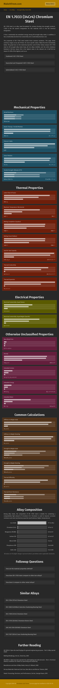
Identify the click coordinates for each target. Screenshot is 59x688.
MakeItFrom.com (13, 3)
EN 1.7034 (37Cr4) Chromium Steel (16, 600)
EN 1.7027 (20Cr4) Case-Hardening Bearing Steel (21, 634)
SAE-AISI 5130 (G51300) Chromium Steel (18, 627)
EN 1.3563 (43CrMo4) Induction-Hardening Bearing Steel (24, 607)
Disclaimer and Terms (23, 683)
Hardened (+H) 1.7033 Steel (14, 56)
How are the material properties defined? (19, 569)
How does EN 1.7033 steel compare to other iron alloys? (24, 575)
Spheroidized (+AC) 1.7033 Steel (16, 70)
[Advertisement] (29, 90)
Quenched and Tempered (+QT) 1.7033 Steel (20, 63)
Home (5, 10)
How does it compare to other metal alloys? (20, 582)
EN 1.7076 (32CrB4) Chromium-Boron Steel (19, 621)
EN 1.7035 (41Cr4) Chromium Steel (16, 614)
